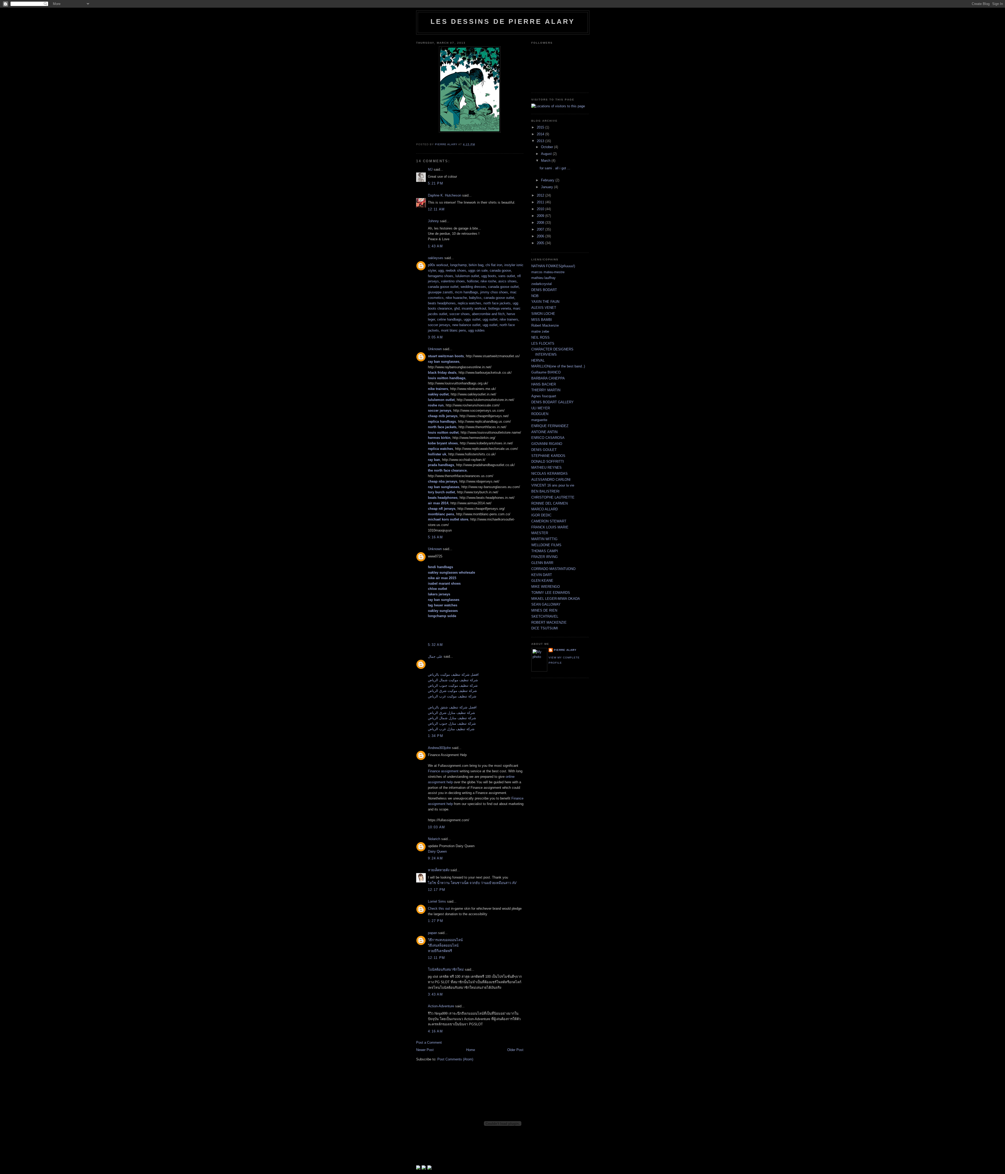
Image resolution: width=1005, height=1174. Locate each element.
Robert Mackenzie (545, 325)
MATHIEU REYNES (546, 467)
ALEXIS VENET (543, 308)
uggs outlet (472, 319)
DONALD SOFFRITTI (547, 461)
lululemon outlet (467, 276)
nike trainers (509, 319)
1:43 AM (435, 246)
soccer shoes (459, 314)
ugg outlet (490, 319)
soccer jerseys (439, 325)
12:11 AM (436, 209)
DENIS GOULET (544, 450)
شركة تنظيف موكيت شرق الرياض (452, 691)
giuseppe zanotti (440, 292)
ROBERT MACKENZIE (549, 622)
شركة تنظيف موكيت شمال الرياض (453, 680)
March (546, 161)
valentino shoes (453, 281)
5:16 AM (435, 537)
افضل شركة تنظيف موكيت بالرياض (453, 675)
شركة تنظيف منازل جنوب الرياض (452, 723)
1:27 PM (435, 921)
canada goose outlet (443, 287)
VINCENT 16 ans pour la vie (552, 485)
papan (432, 933)
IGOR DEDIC (541, 515)
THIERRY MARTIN (545, 390)
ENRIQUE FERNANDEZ (549, 426)
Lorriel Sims (437, 901)
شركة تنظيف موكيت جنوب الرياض (453, 685)
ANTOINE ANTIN (544, 432)
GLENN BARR (542, 563)
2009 (541, 216)
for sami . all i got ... (555, 168)
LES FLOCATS (542, 343)
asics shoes (507, 281)
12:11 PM (436, 958)
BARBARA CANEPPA (548, 378)
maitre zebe (540, 331)
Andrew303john (439, 748)
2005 (541, 243)
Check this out (439, 908)
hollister (472, 281)
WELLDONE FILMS (546, 545)
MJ (430, 169)
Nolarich (434, 839)
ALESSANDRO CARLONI (551, 480)
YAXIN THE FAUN (545, 302)
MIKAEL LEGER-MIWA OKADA (555, 599)
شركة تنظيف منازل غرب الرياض (451, 729)
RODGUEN (539, 414)
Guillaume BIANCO (546, 372)
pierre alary (565, 650)
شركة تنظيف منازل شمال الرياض (452, 718)
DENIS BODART (544, 290)
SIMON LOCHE (543, 314)
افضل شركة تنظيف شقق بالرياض (452, 707)
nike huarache (456, 298)
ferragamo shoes (440, 276)
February (548, 180)
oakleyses (435, 258)
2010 (541, 209)
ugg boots (488, 276)
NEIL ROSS (540, 337)
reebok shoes (456, 270)
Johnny (433, 221)
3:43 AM (435, 994)
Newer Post (425, 1050)
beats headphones (442, 303)
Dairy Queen (437, 851)
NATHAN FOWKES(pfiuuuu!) (553, 266)
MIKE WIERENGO (545, 587)
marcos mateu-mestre (548, 272)
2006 (541, 236)
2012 (541, 195)
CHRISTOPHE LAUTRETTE (552, 497)
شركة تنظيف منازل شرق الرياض (451, 713)
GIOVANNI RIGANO (546, 444)
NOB (535, 296)
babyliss (475, 298)
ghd (457, 308)
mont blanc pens (453, 330)
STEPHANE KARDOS (548, 456)
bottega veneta (499, 308)
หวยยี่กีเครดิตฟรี (440, 951)
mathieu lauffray (543, 278)
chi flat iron (493, 265)
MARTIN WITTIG (544, 539)
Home (470, 1050)
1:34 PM (435, 736)
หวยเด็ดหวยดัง (438, 870)
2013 (541, 141)
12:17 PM (436, 890)
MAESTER (539, 533)
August (547, 154)
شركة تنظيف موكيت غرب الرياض (452, 696)
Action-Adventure (441, 1006)
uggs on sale (478, 270)
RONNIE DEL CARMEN (549, 503)
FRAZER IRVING (544, 557)
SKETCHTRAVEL (544, 616)
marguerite (539, 420)
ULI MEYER (540, 408)
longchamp (458, 265)
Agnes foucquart (543, 396)
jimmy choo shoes (494, 292)
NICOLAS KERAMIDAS (549, 474)
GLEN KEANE (542, 581)
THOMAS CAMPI (544, 551)
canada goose (500, 270)
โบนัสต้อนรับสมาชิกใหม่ (446, 969)
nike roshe (488, 281)
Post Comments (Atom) (455, 1059)
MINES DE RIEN (544, 610)
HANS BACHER (543, 384)
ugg (441, 270)
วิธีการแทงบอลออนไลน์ (445, 940)
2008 (541, 223)
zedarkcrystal (541, 284)
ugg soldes (476, 330)
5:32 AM (435, 645)
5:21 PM (435, 183)
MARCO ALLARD (544, 509)
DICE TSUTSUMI (544, 628)
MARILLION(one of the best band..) (558, 366)
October (547, 147)
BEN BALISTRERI (545, 491)
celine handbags (449, 319)
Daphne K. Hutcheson (444, 195)
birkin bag (476, 265)
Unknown (435, 349)
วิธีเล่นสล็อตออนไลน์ (443, 945)
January (547, 187)
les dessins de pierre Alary (503, 21)
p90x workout (438, 265)
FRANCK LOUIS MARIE (549, 527)
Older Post (515, 1050)
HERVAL (538, 360)
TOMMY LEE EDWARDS (550, 593)
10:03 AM (436, 827)
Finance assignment (444, 771)
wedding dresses (473, 287)
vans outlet (506, 276)
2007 (541, 229)
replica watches (469, 303)
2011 (541, 202)
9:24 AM (435, 858)
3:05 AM (435, 337)
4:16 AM (435, 1031)
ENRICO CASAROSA (548, 438)
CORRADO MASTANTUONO (553, 569)
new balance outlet (466, 325)
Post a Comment (429, 1042)
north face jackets (497, 303)
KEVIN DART (541, 575)
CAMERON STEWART (548, 521)
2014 (541, 134)
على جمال (435, 656)
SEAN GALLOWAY (546, 604)
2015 (541, 127)
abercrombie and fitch (488, 314)
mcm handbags (466, 292)
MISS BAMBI (541, 320)
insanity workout (474, 308)
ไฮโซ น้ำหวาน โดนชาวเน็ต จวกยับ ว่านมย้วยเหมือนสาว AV (472, 883)
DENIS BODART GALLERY (552, 402)
